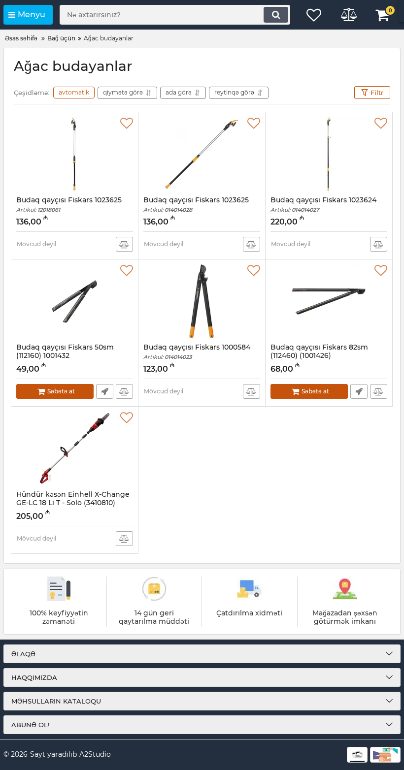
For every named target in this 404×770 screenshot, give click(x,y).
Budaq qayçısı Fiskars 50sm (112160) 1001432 (65, 356)
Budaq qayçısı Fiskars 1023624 (323, 204)
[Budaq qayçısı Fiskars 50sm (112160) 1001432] (74, 301)
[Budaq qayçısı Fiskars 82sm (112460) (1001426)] (328, 301)
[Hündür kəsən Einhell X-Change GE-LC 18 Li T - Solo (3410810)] (74, 448)
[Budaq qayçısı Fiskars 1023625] (74, 154)
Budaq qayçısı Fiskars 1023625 (69, 204)
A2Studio (95, 754)
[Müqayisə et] (124, 244)
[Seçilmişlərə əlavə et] (126, 123)
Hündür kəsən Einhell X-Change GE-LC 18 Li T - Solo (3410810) (73, 503)
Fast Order (104, 391)
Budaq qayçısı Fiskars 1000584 (196, 351)
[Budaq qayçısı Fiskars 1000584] (201, 301)
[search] (276, 15)
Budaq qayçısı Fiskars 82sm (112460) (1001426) (319, 356)
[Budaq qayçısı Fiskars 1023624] (328, 154)
